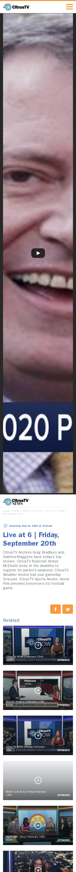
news (16, 511)
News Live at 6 (32, 511)
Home (6, 511)
